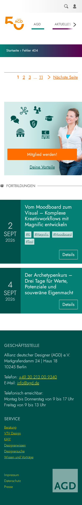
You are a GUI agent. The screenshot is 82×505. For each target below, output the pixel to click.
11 (41, 78)
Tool (30, 241)
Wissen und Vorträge (18, 457)
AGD (37, 24)
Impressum (11, 474)
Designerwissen (15, 445)
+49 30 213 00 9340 (38, 377)
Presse (8, 486)
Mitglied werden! (42, 154)
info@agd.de (28, 383)
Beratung (10, 427)
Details (70, 255)
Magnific (43, 234)
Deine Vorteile (42, 167)
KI (29, 234)
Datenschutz (12, 480)
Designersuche (14, 451)
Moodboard (63, 234)
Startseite (12, 50)
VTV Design (12, 433)
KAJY (7, 439)
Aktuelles (63, 24)
